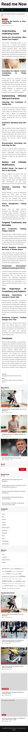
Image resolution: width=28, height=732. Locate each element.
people (13, 583)
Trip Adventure (5, 543)
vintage (18, 588)
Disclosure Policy (6, 559)
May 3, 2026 (8, 695)
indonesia (16, 578)
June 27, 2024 (9, 436)
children (21, 571)
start (15, 585)
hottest (7, 578)
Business (4, 519)
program (20, 583)
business (8, 571)
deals (20, 574)
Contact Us (4, 557)
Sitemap (4, 562)
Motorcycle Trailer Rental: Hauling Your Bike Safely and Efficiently (13, 492)
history (17, 576)
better (3, 571)
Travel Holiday (5, 541)
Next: (12, 380)
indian (14, 578)
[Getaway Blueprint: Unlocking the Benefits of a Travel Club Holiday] (14, 682)
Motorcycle (4, 533)
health (8, 576)
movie (13, 581)
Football (4, 524)
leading (20, 578)
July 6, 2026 (8, 643)
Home (3, 554)
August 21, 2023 (9, 459)
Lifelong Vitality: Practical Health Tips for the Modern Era (12, 480)
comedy (8, 574)
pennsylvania (9, 583)
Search (3, 464)
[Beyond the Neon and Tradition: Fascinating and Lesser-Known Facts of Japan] (14, 708)
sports (12, 586)
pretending (16, 583)
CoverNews (20, 728)
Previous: (11, 374)
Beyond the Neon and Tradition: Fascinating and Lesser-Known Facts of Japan (13, 503)
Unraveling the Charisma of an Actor (11, 458)
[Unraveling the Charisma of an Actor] (14, 447)
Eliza (4, 25)
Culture (3, 522)
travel (4, 588)
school (7, 586)
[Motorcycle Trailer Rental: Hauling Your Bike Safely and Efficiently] (14, 656)
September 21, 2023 (10, 25)
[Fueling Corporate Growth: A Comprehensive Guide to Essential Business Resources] (14, 630)
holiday (22, 576)
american (12, 568)
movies (18, 581)
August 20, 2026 (9, 412)
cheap (18, 571)
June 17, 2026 (9, 669)
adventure (5, 568)
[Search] (26, 10)
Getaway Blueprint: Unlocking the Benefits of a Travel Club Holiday (13, 498)
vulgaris (4, 45)
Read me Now (14, 4)
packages (4, 583)
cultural (13, 573)
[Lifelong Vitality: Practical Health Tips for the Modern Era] (14, 398)
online (23, 581)
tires (17, 585)
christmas (3, 573)
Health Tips (5, 19)
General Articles (5, 527)
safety (3, 585)
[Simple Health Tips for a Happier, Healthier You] (14, 424)
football (4, 576)
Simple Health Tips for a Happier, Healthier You (14, 434)
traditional (22, 585)
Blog (3, 516)
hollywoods (4, 578)
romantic (23, 583)
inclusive (10, 578)
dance (16, 573)
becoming (22, 568)
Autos (3, 514)
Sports (3, 538)
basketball (17, 568)
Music (3, 535)
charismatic (14, 571)
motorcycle (7, 581)
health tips (12, 576)
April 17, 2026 (8, 721)
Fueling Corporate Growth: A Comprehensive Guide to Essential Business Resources (14, 486)
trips (15, 588)
